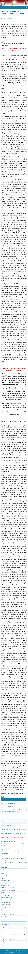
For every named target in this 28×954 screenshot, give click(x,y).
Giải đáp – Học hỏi (5, 902)
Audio (2, 873)
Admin (10, 18)
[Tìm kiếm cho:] (14, 821)
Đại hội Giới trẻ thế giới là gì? (8, 841)
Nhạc (2, 909)
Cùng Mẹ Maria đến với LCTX (8, 890)
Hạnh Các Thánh (5, 911)
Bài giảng (3, 907)
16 (24, 934)
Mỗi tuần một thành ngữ (6, 892)
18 (6, 936)
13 (14, 934)
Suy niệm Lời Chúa (5, 880)
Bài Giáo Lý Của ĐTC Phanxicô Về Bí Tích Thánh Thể (14, 799)
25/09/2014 (5, 18)
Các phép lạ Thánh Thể (6, 897)
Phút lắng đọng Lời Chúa (7, 883)
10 (3, 934)
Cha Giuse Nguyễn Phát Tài (7, 914)
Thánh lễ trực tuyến (5, 904)
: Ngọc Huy (15, 950)
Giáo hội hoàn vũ (5, 885)
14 (17, 934)
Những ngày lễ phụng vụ (7, 895)
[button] (26, 7)
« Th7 (2, 945)
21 (17, 936)
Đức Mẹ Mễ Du (4, 916)
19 (10, 936)
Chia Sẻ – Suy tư (5, 875)
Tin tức (3, 871)
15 (21, 934)
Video (2, 878)
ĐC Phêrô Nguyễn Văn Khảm (8, 887)
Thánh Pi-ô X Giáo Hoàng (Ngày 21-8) (10, 855)
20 (14, 936)
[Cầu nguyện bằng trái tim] (14, 4)
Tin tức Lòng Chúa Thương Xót (8, 899)
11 (6, 934)
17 (3, 936)
